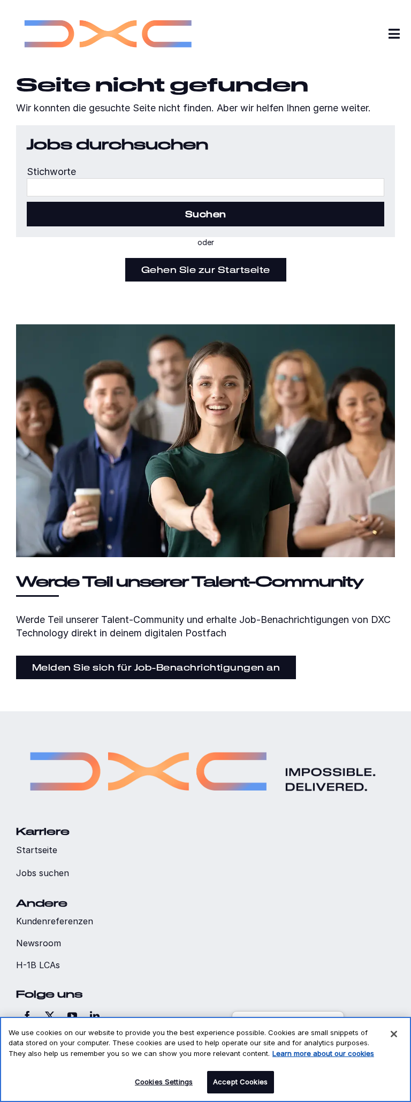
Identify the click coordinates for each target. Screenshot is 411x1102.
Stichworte (51, 171)
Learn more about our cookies (323, 1053)
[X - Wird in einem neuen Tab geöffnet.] (50, 1016)
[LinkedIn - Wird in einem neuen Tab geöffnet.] (95, 1016)
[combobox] (205, 187)
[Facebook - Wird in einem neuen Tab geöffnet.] (27, 1016)
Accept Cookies (240, 1081)
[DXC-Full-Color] (108, 11)
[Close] (394, 1034)
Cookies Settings (164, 1081)
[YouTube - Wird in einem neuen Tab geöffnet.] (72, 1016)
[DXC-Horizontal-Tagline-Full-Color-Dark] (203, 737)
